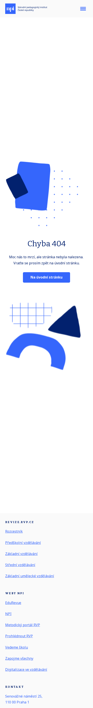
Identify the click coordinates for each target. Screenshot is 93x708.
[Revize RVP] (26, 8)
